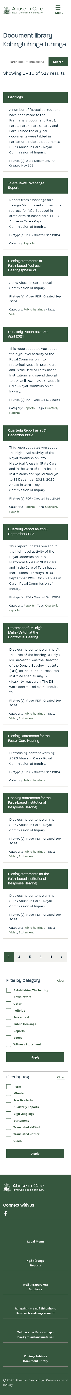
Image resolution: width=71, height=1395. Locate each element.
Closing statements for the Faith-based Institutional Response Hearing (28, 879)
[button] (61, 26)
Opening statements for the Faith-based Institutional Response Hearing (29, 803)
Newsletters (22, 997)
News (12, 142)
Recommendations (22, 114)
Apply (35, 1057)
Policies (19, 1010)
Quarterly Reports (26, 1107)
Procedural (21, 1017)
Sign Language (24, 1114)
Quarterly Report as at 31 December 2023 (27, 433)
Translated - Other (26, 1134)
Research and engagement (26, 56)
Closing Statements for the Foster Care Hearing (29, 739)
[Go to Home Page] (23, 9)
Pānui (12, 134)
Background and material (35, 1334)
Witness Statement (27, 1044)
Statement (26, 718)
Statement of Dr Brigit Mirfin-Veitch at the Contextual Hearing (25, 632)
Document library (17, 87)
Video (13, 314)
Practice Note (23, 1100)
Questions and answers (26, 127)
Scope (17, 1037)
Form (17, 1086)
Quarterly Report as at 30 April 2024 (28, 334)
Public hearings (34, 309)
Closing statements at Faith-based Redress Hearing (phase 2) (25, 266)
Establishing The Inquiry (31, 990)
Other (17, 1004)
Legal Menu (35, 1241)
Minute (18, 1093)
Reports (13, 26)
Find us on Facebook (5, 1213)
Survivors (17, 41)
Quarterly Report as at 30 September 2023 (28, 532)
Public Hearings (24, 1024)
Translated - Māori (26, 1127)
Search (58, 62)
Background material (19, 71)
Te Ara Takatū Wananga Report (26, 186)
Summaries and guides (25, 122)
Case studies (18, 106)
